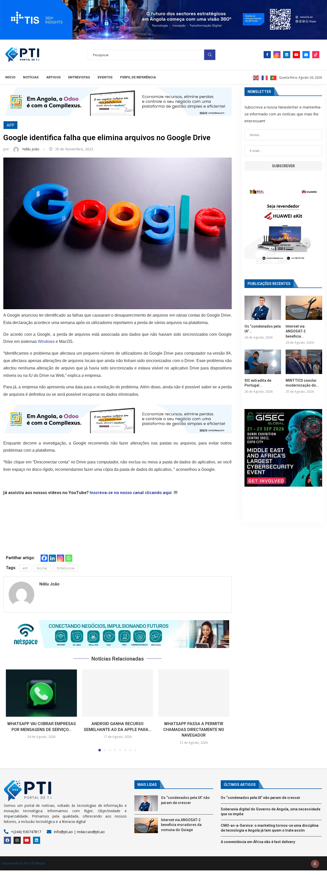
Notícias (31, 77)
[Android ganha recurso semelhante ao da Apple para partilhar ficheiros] (117, 693)
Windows (46, 341)
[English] (256, 77)
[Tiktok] (315, 54)
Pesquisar (209, 55)
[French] (265, 77)
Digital (42, 568)
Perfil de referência (138, 77)
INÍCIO (10, 77)
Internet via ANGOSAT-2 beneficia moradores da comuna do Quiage (181, 825)
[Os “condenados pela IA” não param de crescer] (262, 308)
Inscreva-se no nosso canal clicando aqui (131, 492)
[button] (117, 634)
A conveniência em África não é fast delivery (258, 842)
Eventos (105, 77)
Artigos (53, 77)
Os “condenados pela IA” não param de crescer (260, 798)
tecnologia (65, 568)
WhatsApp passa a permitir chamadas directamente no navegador (193, 729)
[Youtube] (296, 54)
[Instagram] (277, 54)
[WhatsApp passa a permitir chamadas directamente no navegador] (193, 693)
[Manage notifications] (315, 864)
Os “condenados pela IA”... (262, 328)
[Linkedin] (286, 54)
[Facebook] (267, 54)
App (10, 125)
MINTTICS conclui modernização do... (302, 383)
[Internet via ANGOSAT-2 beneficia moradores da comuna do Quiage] (304, 308)
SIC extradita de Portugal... (257, 383)
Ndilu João (31, 149)
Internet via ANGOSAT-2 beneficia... (296, 331)
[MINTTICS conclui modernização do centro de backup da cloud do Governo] (304, 362)
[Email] (306, 54)
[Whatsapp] (68, 558)
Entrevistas (79, 77)
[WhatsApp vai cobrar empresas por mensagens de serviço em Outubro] (41, 693)
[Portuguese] (273, 77)
